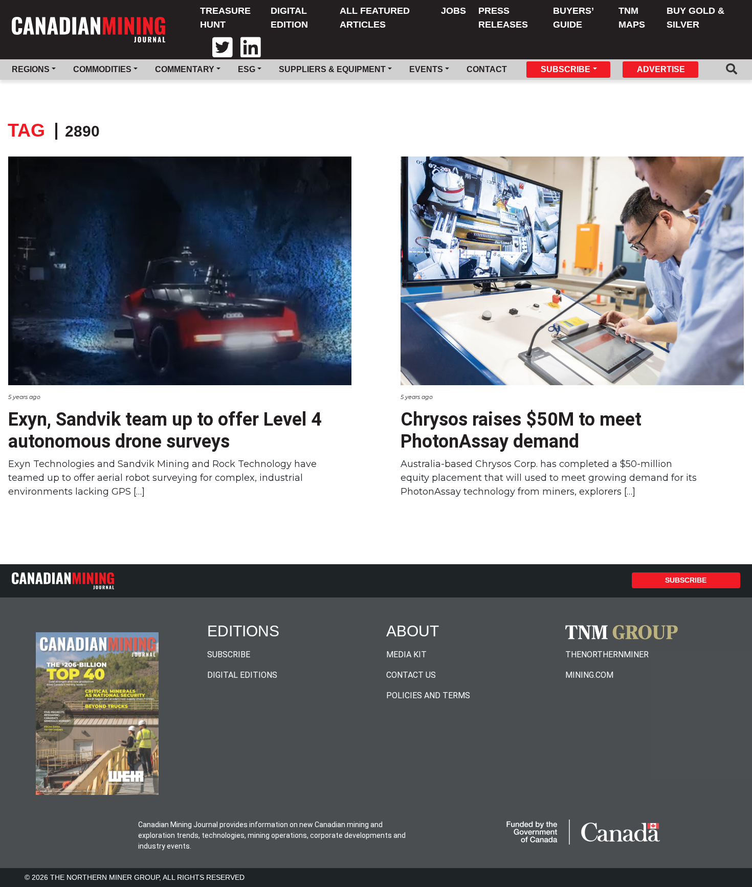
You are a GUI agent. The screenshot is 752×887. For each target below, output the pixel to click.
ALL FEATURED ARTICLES (375, 18)
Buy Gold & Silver (695, 18)
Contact (487, 69)
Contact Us (411, 675)
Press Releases (503, 18)
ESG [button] (246, 69)
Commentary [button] (184, 69)
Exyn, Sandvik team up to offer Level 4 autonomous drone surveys (165, 430)
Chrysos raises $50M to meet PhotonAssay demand (521, 430)
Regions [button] (31, 69)
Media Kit (406, 654)
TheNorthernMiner (607, 654)
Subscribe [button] (565, 69)
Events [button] (426, 69)
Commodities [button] (102, 69)
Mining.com (589, 675)
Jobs (453, 11)
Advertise (661, 69)
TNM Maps (631, 18)
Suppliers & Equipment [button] (332, 69)
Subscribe (685, 580)
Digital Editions (242, 675)
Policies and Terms (428, 695)
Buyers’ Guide (573, 18)
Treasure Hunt (225, 18)
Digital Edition (289, 18)
